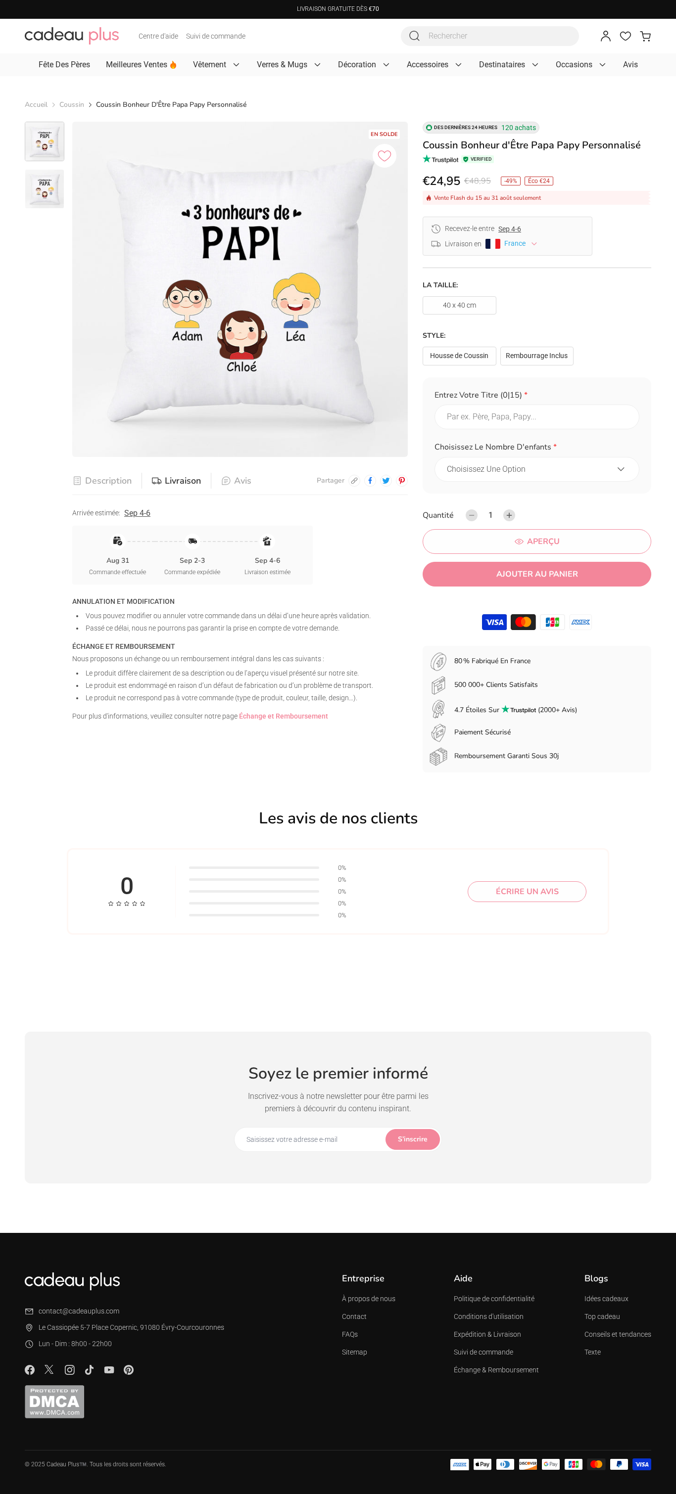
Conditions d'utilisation (489, 1316)
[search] (415, 36)
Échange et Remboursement (283, 716)
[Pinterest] (129, 1370)
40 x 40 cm (459, 305)
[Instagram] (69, 1370)
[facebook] (370, 481)
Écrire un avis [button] (527, 891)
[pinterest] (402, 481)
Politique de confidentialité (494, 1299)
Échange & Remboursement (496, 1370)
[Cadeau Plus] (72, 36)
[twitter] (386, 481)
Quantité (438, 515)
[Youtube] (109, 1370)
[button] (537, 397)
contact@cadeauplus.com (79, 1311)
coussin (71, 104)
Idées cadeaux (606, 1299)
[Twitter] (49, 1369)
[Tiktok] (89, 1370)
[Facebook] (30, 1370)
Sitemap (354, 1352)
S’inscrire (413, 1139)
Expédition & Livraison (487, 1334)
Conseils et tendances (617, 1334)
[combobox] (490, 36)
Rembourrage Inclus (537, 356)
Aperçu (543, 541)
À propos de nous (368, 1299)
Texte (592, 1352)
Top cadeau (602, 1316)
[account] (606, 36)
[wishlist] (625, 36)
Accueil (36, 104)
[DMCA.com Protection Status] (54, 1401)
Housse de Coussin (459, 356)
